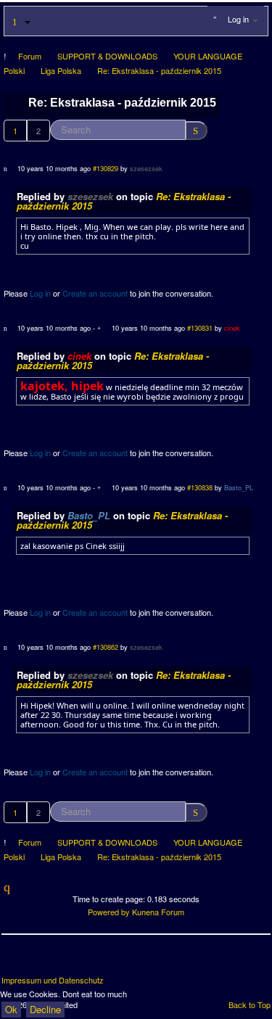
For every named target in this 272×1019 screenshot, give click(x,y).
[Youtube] (67, 960)
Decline (45, 1009)
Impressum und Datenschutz (52, 980)
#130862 (105, 647)
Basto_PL (238, 487)
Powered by (109, 911)
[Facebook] (13, 960)
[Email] (94, 960)
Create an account (95, 293)
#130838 (200, 487)
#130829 (105, 168)
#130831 (200, 328)
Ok (11, 1009)
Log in (40, 293)
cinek (232, 328)
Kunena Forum (158, 911)
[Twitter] (40, 960)
